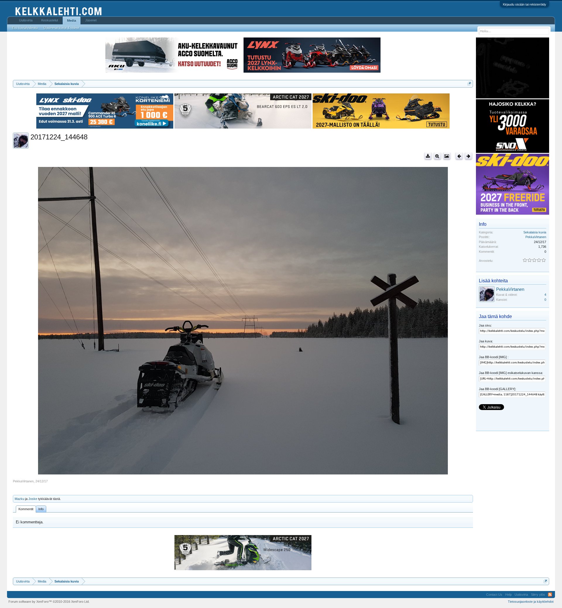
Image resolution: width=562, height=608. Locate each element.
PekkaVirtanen (23, 481)
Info (41, 509)
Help (508, 594)
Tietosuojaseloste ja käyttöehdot (531, 601)
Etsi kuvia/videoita (25, 28)
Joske (32, 499)
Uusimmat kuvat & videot (61, 28)
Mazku (19, 499)
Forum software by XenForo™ (49, 601)
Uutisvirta (25, 20)
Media (71, 20)
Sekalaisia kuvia (534, 232)
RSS (550, 594)
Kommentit (25, 509)
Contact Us (494, 594)
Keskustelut (49, 20)
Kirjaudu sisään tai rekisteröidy (524, 4)
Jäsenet (91, 20)
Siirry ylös (538, 594)
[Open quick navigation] (469, 84)
